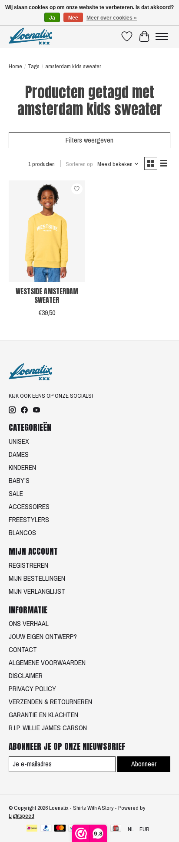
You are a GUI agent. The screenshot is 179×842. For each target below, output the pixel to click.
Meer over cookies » (111, 18)
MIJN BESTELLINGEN (37, 578)
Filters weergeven (89, 140)
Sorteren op (79, 164)
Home (15, 66)
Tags (34, 66)
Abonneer (143, 764)
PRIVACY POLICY (32, 688)
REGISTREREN (28, 565)
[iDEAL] (32, 829)
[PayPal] (46, 829)
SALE (16, 493)
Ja (52, 18)
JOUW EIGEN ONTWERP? (43, 636)
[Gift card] (115, 829)
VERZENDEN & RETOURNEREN (50, 701)
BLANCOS (22, 532)
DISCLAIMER (26, 675)
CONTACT (23, 649)
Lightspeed (21, 815)
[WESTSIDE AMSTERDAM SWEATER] (47, 231)
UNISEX (19, 441)
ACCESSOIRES (29, 506)
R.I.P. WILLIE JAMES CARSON (48, 727)
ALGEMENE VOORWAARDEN (47, 662)
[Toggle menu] (161, 36)
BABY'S (19, 480)
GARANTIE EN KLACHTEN (43, 714)
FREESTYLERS (29, 519)
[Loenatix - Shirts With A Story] (30, 36)
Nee (73, 18)
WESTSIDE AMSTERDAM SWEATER (47, 295)
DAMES (19, 454)
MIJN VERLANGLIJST (37, 591)
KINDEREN (22, 467)
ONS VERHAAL (29, 623)
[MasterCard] (60, 829)
